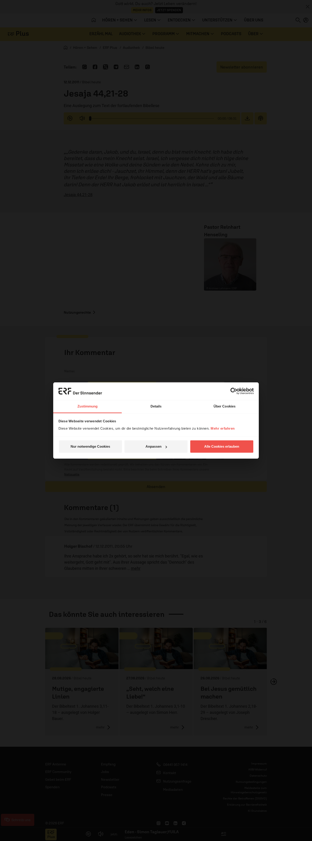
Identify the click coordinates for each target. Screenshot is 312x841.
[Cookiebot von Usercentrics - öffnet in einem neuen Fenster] (234, 391)
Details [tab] (156, 406)
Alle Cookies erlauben (221, 446)
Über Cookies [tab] (224, 406)
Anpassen (153, 446)
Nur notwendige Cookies (90, 446)
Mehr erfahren (223, 428)
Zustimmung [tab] (87, 406)
